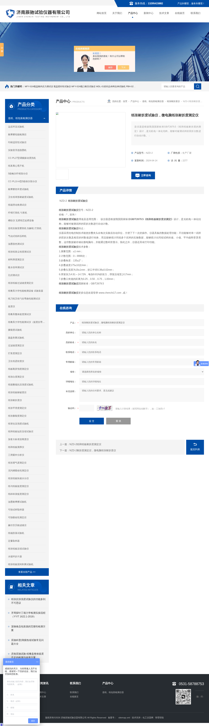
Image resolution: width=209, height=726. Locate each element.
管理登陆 (159, 717)
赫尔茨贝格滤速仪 (17, 525)
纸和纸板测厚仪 (16, 447)
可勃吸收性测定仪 (17, 517)
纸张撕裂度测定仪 (17, 415)
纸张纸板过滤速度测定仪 (20, 283)
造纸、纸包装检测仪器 (20, 118)
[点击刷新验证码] (104, 408)
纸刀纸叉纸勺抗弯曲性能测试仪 (24, 298)
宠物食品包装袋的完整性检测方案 (28, 628)
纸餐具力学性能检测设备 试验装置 (25, 290)
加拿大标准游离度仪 (18, 439)
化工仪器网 (148, 717)
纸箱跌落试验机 (16, 533)
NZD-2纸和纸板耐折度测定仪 (85, 444)
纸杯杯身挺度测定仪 (18, 494)
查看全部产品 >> (26, 572)
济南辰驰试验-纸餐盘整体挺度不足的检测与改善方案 (27, 655)
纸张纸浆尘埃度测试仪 (19, 251)
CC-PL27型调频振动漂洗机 (22, 158)
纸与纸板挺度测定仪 (18, 486)
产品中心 (133, 13)
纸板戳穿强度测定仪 (18, 369)
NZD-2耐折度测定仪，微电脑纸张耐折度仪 (92, 450)
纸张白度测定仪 (16, 376)
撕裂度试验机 (15, 330)
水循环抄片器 (15, 556)
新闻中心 (148, 13)
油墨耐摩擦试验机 (17, 501)
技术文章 (164, 13)
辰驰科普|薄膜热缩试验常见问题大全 (27, 642)
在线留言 (180, 13)
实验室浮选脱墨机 (17, 150)
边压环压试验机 (16, 126)
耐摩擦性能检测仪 (17, 134)
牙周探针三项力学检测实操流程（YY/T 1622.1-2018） (28, 615)
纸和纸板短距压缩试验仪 (20, 431)
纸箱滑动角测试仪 (17, 204)
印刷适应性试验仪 (17, 142)
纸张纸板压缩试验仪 (18, 548)
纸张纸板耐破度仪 (17, 392)
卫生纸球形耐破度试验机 (20, 197)
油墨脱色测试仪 (16, 244)
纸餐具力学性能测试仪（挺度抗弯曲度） (27, 322)
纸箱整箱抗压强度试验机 (20, 384)
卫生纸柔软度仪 (16, 361)
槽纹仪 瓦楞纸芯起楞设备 (21, 220)
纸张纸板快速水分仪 (18, 478)
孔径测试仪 (14, 275)
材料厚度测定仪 (16, 259)
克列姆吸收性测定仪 (18, 470)
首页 (125, 101)
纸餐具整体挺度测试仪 (19, 314)
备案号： (112, 717)
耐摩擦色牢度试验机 (18, 189)
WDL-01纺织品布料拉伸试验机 (110, 86)
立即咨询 (146, 175)
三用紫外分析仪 (16, 455)
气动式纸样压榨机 (17, 236)
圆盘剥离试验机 (16, 337)
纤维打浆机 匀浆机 (17, 212)
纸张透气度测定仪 (17, 462)
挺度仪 (11, 306)
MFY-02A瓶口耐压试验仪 (83, 86)
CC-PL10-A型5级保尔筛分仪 (22, 181)
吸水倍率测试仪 (16, 267)
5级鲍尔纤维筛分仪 (18, 173)
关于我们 (117, 13)
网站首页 (101, 13)
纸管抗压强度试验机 (18, 423)
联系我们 (195, 13)
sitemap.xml (124, 717)
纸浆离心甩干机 (16, 165)
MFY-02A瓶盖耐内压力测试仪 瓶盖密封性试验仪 (48, 86)
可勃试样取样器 (16, 509)
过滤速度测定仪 (16, 345)
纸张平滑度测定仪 (17, 408)
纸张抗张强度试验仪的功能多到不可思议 (28, 601)
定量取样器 (14, 541)
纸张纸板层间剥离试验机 (20, 564)
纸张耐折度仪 (15, 400)
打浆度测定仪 (15, 353)
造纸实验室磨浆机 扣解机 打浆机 (24, 228)
